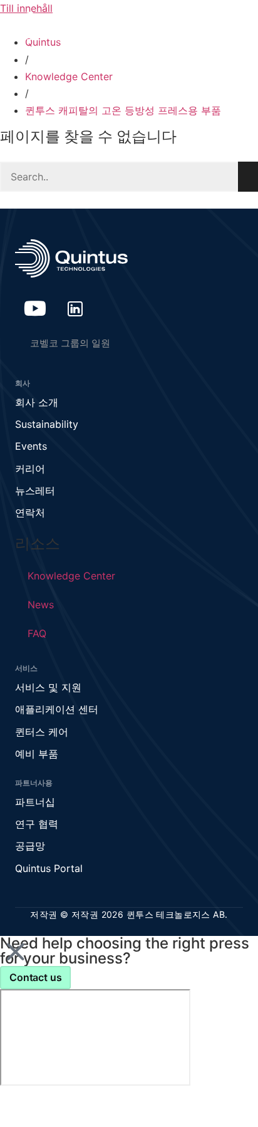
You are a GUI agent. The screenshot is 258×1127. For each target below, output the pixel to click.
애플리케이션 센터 (56, 709)
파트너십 (35, 802)
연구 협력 (36, 824)
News (41, 604)
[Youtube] (35, 308)
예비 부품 (36, 753)
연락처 (30, 512)
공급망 (30, 845)
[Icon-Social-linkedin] (75, 308)
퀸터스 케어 (41, 731)
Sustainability (46, 424)
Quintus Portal (49, 868)
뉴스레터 (35, 490)
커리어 (30, 468)
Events (31, 446)
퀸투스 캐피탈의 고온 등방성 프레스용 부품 (123, 110)
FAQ (37, 633)
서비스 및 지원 (48, 687)
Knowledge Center (69, 76)
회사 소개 (36, 402)
